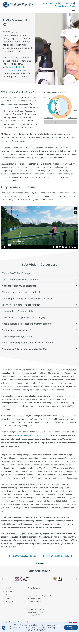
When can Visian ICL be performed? (20, 286)
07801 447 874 (50, 3)
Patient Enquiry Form (65, 6)
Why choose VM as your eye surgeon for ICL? (24, 349)
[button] (73, 9)
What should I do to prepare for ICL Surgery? (24, 317)
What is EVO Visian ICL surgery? (18, 273)
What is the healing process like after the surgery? (27, 323)
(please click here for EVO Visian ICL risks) (31, 435)
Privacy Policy (7, 622)
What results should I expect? (16, 330)
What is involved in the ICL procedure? (21, 292)
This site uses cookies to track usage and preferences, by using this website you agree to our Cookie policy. (36, 627)
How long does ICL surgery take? (18, 311)
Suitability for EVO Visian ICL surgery (20, 279)
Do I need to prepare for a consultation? (21, 304)
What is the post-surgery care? (17, 336)
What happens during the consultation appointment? (28, 298)
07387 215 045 (66, 3)
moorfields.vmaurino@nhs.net (23, 622)
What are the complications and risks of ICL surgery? (28, 342)
